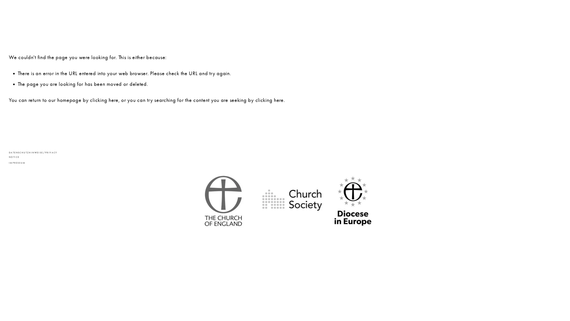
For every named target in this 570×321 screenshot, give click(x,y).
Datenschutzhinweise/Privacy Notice (27, 154)
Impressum (17, 163)
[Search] (45, 17)
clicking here (104, 100)
